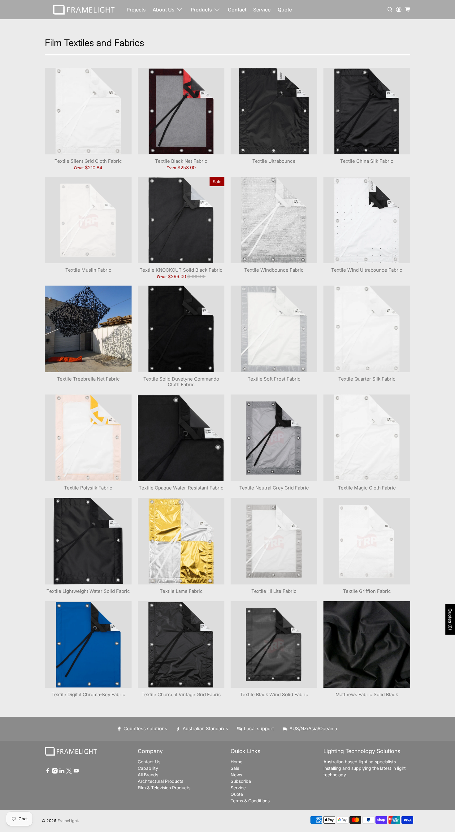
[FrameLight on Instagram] (55, 771)
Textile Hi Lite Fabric (274, 591)
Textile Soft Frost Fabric (274, 379)
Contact (237, 9)
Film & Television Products (164, 787)
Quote (285, 9)
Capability (148, 768)
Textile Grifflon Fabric (367, 591)
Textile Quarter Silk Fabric (367, 379)
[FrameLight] (84, 10)
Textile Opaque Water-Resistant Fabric (181, 488)
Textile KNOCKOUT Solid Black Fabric (181, 270)
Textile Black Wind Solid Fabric (274, 694)
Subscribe (241, 781)
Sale (235, 768)
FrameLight (68, 820)
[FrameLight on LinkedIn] (62, 771)
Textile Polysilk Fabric (88, 488)
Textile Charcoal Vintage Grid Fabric (181, 694)
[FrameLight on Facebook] (47, 771)
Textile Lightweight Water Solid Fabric (88, 591)
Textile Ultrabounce (274, 161)
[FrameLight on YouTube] (76, 771)
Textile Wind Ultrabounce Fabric (366, 270)
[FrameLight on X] (69, 771)
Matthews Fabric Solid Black (367, 694)
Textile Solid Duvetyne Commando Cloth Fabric (181, 381)
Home (236, 761)
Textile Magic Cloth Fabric (367, 488)
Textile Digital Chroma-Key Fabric (88, 694)
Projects (136, 9)
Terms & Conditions (250, 800)
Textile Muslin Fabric (88, 270)
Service (262, 9)
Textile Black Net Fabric (181, 161)
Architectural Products (160, 781)
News (236, 774)
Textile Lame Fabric (181, 591)
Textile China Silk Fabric (366, 161)
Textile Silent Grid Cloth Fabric (88, 161)
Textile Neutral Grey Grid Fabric (274, 488)
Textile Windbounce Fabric (274, 270)
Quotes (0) (450, 619)
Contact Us (149, 761)
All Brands (148, 774)
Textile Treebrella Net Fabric (88, 379)
